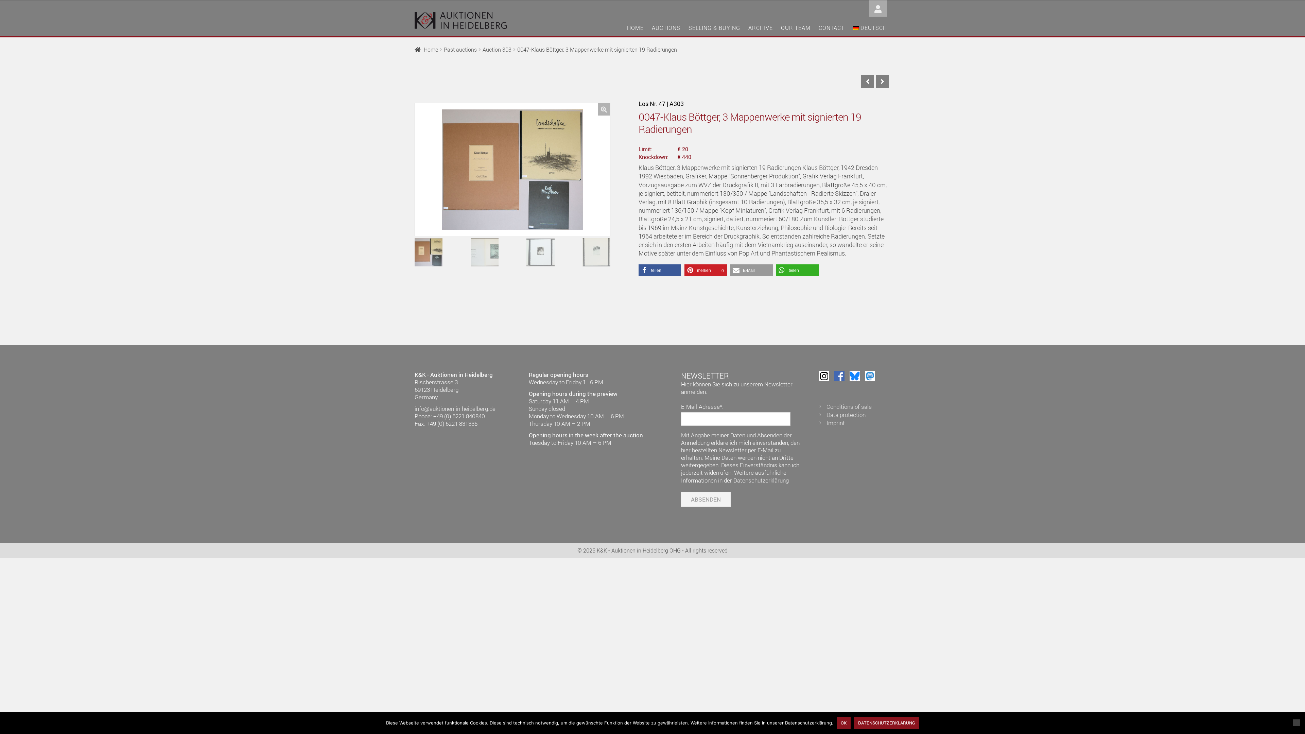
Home (635, 28)
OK (844, 723)
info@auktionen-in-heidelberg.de (455, 409)
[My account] (878, 7)
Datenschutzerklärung (761, 480)
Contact (832, 28)
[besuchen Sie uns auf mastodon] (870, 376)
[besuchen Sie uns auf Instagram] (824, 376)
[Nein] (1296, 722)
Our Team (796, 28)
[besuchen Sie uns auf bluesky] (855, 376)
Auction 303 (497, 49)
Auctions (666, 28)
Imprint (835, 423)
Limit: (645, 149)
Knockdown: (653, 157)
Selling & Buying (714, 28)
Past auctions (460, 49)
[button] (604, 109)
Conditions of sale (849, 406)
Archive (760, 28)
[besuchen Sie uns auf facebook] (839, 376)
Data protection (846, 415)
